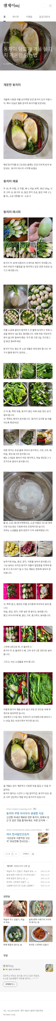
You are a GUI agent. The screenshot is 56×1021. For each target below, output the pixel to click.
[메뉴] (50, 5)
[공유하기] (12, 854)
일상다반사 (44, 16)
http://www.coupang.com (19, 809)
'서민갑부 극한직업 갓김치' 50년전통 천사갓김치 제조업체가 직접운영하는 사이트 (18, 839)
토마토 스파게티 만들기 (16, 881)
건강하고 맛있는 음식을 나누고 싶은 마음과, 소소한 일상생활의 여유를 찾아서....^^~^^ (21, 977)
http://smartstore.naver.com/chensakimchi (25, 830)
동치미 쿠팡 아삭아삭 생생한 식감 (25, 813)
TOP (50, 1011)
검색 (44, 6)
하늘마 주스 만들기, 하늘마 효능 (20, 871)
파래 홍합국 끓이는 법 (15, 878)
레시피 (15, 16)
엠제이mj (11, 6)
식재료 (29, 16)
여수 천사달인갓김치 (17, 834)
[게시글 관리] (16, 854)
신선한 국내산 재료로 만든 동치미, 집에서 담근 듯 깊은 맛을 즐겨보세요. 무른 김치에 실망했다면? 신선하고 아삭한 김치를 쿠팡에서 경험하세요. (27, 818)
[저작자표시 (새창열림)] (33, 854)
